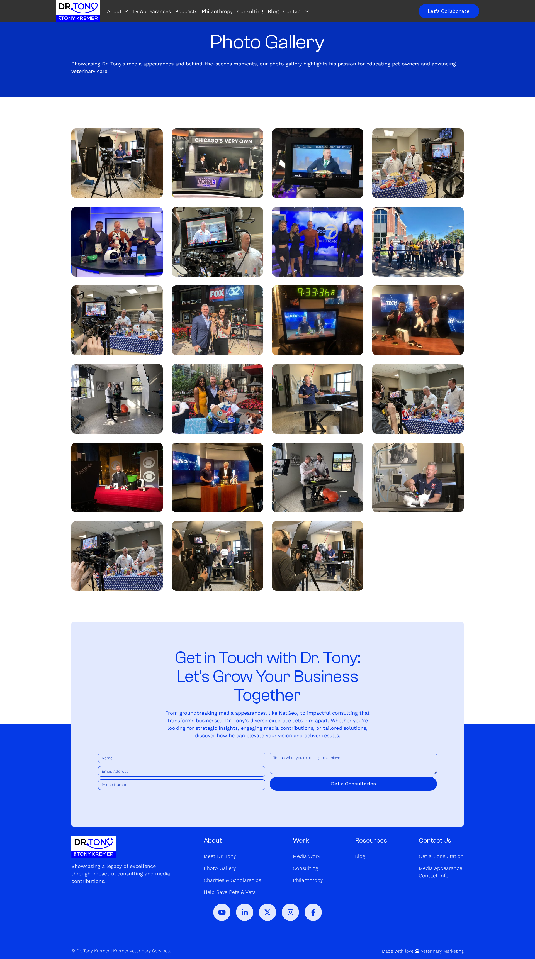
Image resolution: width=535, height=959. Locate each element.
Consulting (250, 11)
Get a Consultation (441, 856)
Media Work (306, 856)
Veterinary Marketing (442, 951)
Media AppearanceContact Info (440, 872)
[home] (78, 11)
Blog (273, 11)
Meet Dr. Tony (220, 856)
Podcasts (186, 11)
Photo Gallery (220, 868)
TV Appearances (151, 11)
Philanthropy (217, 11)
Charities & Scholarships (232, 880)
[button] (119, 11)
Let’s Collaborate (449, 11)
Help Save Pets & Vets (230, 892)
